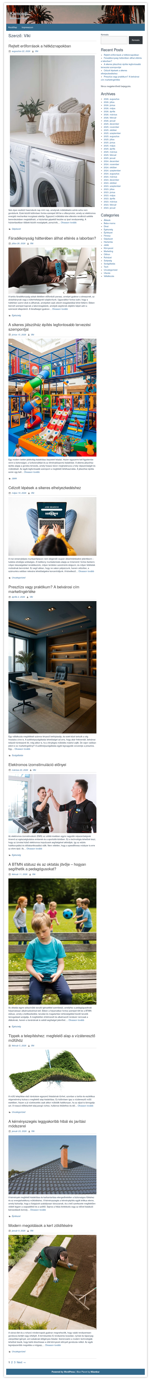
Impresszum (27, 27)
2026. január (110, 120)
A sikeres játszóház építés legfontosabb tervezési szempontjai (49, 327)
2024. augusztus (111, 173)
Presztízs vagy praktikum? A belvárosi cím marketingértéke (43, 589)
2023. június (109, 192)
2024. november (111, 164)
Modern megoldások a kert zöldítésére (40, 1225)
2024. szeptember (112, 170)
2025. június (109, 142)
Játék (14, 478)
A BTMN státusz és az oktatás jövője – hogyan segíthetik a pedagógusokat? (47, 866)
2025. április (109, 148)
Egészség (16, 315)
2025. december (111, 123)
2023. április (109, 198)
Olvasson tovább (69, 222)
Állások (107, 220)
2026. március (110, 114)
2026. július (109, 102)
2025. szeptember (112, 133)
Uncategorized (18, 577)
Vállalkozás (109, 276)
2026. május (109, 108)
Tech (106, 266)
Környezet (108, 248)
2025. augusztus (111, 136)
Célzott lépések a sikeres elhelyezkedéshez (44, 487)
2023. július (109, 189)
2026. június (109, 105)
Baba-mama (109, 223)
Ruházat (108, 257)
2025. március (110, 151)
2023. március (110, 201)
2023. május (109, 195)
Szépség (108, 260)
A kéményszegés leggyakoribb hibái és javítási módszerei (47, 1123)
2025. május (109, 145)
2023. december (111, 179)
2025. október (110, 130)
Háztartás (108, 241)
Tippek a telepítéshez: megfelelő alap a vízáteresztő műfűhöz (51, 1038)
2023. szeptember (112, 186)
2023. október (110, 182)
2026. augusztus (111, 98)
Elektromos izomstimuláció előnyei (37, 764)
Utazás (107, 272)
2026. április (109, 111)
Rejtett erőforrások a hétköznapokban (39, 45)
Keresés (105, 34)
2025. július (109, 139)
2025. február (110, 154)
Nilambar (95, 1371)
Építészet (16, 1216)
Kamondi (19, 13)
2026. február (110, 117)
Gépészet (16, 228)
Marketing (108, 251)
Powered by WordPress (63, 1371)
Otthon (107, 254)
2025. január (110, 158)
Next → (21, 1362)
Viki (36, 51)
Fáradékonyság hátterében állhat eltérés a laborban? (52, 238)
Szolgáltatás (17, 755)
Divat (106, 226)
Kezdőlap (12, 27)
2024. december (111, 161)
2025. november (111, 126)
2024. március (110, 176)
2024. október (110, 167)
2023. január (110, 207)
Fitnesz (107, 235)
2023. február (110, 204)
